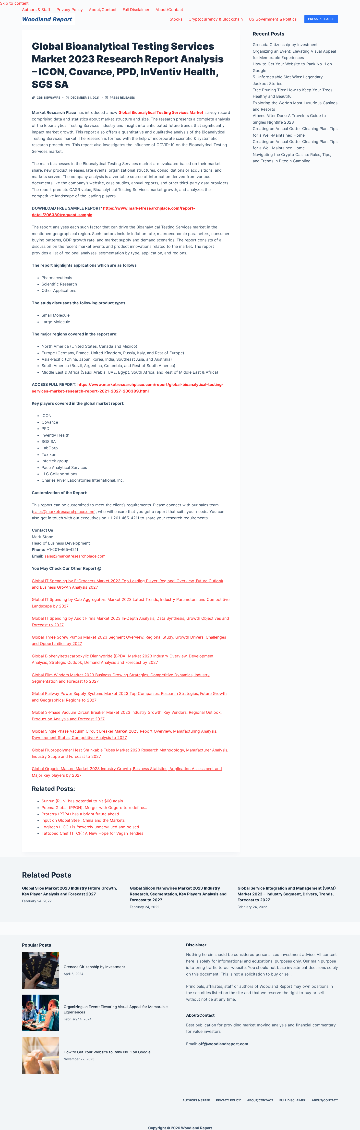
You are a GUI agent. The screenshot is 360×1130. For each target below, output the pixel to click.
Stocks (176, 19)
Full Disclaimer (136, 9)
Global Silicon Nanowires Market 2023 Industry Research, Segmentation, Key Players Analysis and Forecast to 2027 (178, 894)
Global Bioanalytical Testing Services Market (161, 112)
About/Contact (103, 9)
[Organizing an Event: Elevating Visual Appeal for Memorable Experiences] (40, 1013)
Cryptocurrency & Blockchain (216, 19)
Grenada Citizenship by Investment (285, 44)
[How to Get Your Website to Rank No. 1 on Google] (40, 1055)
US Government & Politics (273, 19)
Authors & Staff (36, 9)
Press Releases (122, 97)
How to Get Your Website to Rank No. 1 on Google (107, 1052)
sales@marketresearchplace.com (63, 511)
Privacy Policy (70, 9)
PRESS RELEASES (321, 19)
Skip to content (14, 3)
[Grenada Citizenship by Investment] (40, 970)
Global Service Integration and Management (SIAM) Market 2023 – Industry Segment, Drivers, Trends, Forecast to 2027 (287, 894)
